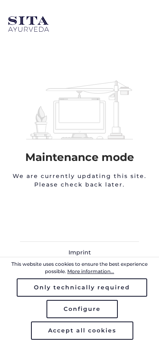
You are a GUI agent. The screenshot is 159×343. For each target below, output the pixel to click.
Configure (82, 309)
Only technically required (82, 287)
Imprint (79, 252)
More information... (90, 271)
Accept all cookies (82, 330)
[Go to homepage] (79, 24)
